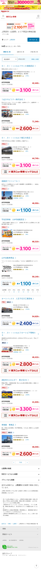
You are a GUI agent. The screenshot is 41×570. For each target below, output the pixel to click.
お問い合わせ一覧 (13, 555)
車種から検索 (35, 59)
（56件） (27, 350)
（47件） (27, 76)
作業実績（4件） (17, 352)
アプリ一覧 (4, 555)
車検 (9, 523)
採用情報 (21, 540)
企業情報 (4, 540)
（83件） (27, 196)
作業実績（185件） (18, 198)
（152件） (27, 309)
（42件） (27, 114)
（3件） (27, 269)
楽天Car (4, 523)
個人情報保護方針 (13, 540)
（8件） (27, 151)
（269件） (27, 395)
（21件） (27, 439)
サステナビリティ (22, 555)
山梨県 (15, 523)
